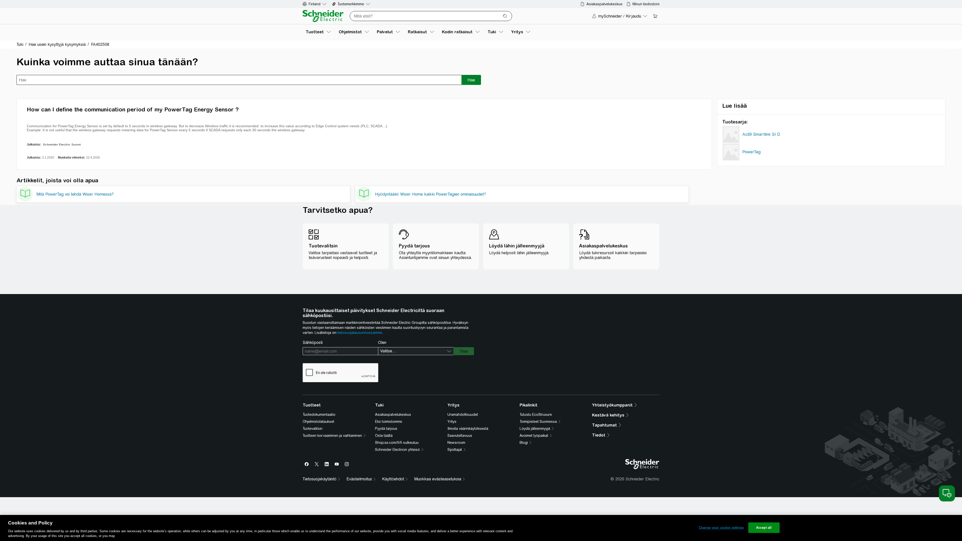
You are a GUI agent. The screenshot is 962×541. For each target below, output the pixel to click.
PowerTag (751, 152)
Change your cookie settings (721, 527)
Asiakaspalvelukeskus (393, 415)
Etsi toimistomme (388, 422)
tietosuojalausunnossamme (359, 333)
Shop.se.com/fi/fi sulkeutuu (397, 443)
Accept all (764, 527)
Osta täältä (384, 436)
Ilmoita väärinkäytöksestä (467, 429)
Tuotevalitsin (312, 429)
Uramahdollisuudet (462, 415)
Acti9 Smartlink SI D (761, 134)
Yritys (451, 422)
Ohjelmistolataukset (318, 422)
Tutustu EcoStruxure (536, 415)
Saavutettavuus (459, 436)
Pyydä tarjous (386, 429)
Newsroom (456, 443)
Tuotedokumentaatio (319, 415)
